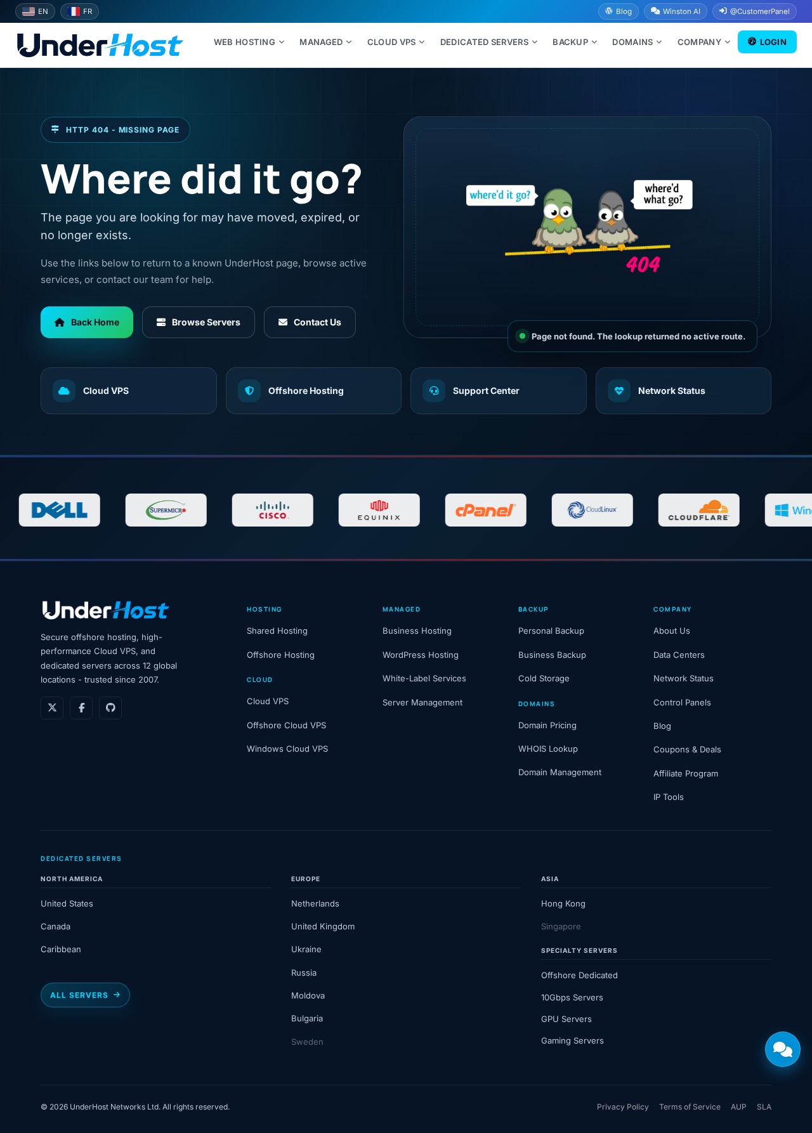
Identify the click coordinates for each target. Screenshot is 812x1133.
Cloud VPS (391, 42)
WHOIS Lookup (548, 748)
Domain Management (559, 772)
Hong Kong (563, 903)
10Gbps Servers (572, 997)
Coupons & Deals (687, 749)
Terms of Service (690, 1106)
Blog (624, 11)
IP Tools (668, 797)
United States (67, 903)
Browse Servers (206, 322)
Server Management (422, 702)
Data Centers (679, 655)
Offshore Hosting (306, 390)
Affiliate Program (685, 773)
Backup (570, 42)
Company (699, 42)
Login (773, 42)
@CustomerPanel (760, 11)
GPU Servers (566, 1019)
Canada (55, 926)
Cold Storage (544, 678)
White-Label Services (424, 678)
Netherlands (315, 903)
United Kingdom (323, 926)
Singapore (561, 926)
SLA (764, 1106)
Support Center (486, 390)
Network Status (671, 390)
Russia (304, 972)
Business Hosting (417, 630)
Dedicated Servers (484, 42)
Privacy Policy (623, 1106)
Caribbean (61, 949)
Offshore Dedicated (579, 975)
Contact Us (317, 322)
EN (43, 11)
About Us (671, 630)
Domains (632, 42)
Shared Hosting (277, 630)
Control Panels (682, 702)
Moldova (308, 995)
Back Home (95, 322)
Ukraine (306, 949)
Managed (321, 42)
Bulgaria (307, 1018)
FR (87, 11)
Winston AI (681, 11)
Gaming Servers (572, 1040)
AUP (739, 1106)
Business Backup (552, 655)
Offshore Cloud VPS (286, 725)
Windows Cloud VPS (287, 748)
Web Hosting (244, 42)
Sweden (307, 1042)
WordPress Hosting (421, 655)
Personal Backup (551, 630)
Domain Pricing (547, 725)
